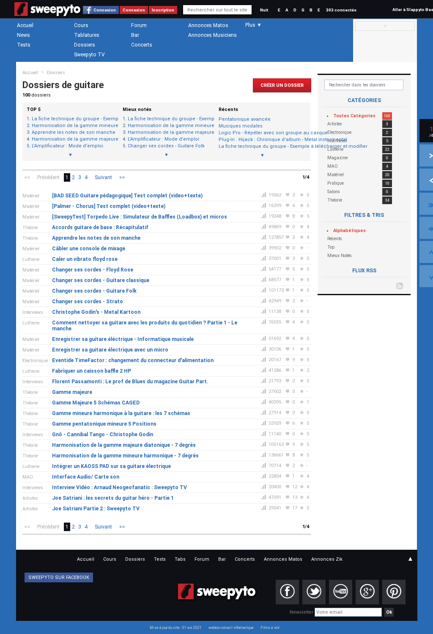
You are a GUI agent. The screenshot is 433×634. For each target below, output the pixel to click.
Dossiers (84, 45)
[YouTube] (340, 592)
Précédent (48, 177)
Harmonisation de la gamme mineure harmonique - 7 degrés (73, 125)
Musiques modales (241, 126)
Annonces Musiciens (212, 35)
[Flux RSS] (400, 285)
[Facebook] (287, 592)
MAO (27, 477)
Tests (23, 45)
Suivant (103, 177)
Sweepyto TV (89, 55)
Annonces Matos (208, 25)
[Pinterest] (394, 592)
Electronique (35, 360)
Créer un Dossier (282, 85)
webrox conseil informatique (231, 628)
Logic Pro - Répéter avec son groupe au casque (262, 133)
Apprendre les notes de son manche (73, 132)
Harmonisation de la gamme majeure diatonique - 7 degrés (73, 139)
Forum (139, 25)
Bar (135, 35)
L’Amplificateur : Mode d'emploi (67, 146)
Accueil (25, 25)
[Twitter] (314, 592)
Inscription (163, 10)
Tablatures (86, 35)
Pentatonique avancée (245, 119)
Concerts (141, 45)
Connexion (104, 10)
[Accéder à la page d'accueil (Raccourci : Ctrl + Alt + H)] (47, 13)
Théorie (30, 227)
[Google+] (367, 592)
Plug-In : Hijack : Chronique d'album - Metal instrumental (262, 139)
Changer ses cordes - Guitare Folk (166, 146)
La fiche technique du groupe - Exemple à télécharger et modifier (73, 119)
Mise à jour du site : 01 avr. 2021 (176, 628)
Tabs (180, 559)
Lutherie (30, 259)
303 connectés (341, 10)
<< (27, 177)
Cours (81, 25)
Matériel (30, 196)
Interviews (32, 312)
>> (122, 177)
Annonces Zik (327, 559)
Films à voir (270, 628)
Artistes (30, 498)
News (23, 35)
